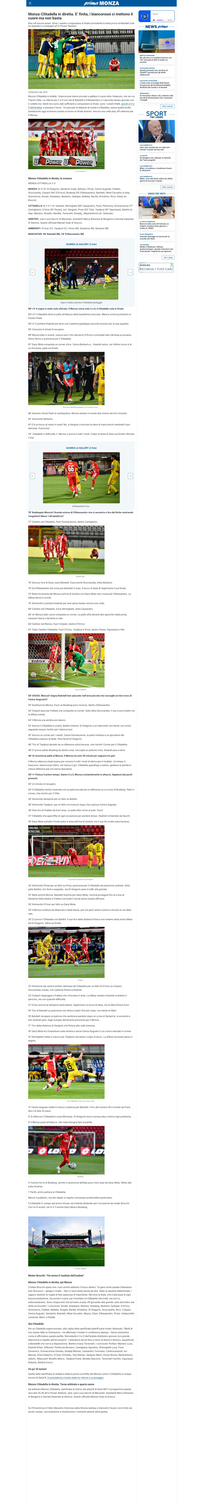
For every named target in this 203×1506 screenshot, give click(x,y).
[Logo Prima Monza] (101, 3)
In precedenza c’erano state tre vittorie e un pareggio (75, 1377)
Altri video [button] (168, 257)
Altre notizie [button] (167, 106)
